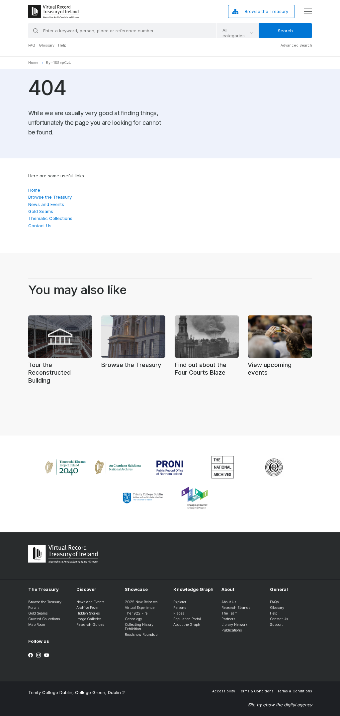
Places (178, 613)
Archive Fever (87, 608)
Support (276, 625)
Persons (179, 608)
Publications (231, 630)
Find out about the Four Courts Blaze (200, 368)
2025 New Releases (141, 602)
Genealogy (133, 619)
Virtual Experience (139, 608)
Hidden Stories (88, 613)
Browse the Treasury (50, 197)
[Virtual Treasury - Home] (53, 11)
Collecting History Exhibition (139, 627)
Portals (33, 608)
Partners (228, 619)
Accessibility (223, 691)
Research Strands (235, 608)
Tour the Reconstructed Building (49, 372)
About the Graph (186, 625)
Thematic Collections (50, 218)
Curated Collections (44, 619)
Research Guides (90, 625)
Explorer (179, 602)
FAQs (274, 602)
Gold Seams (40, 211)
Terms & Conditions (256, 691)
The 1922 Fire (136, 613)
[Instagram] (38, 655)
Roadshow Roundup (141, 634)
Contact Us (39, 225)
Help (62, 45)
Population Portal (187, 619)
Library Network (234, 625)
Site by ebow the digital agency (280, 704)
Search (285, 30)
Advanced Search (296, 45)
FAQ (31, 45)
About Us (228, 602)
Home (33, 63)
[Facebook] (30, 655)
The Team (229, 613)
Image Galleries (88, 619)
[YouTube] (46, 655)
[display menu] (307, 11)
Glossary (46, 45)
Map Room (36, 625)
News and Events (46, 204)
